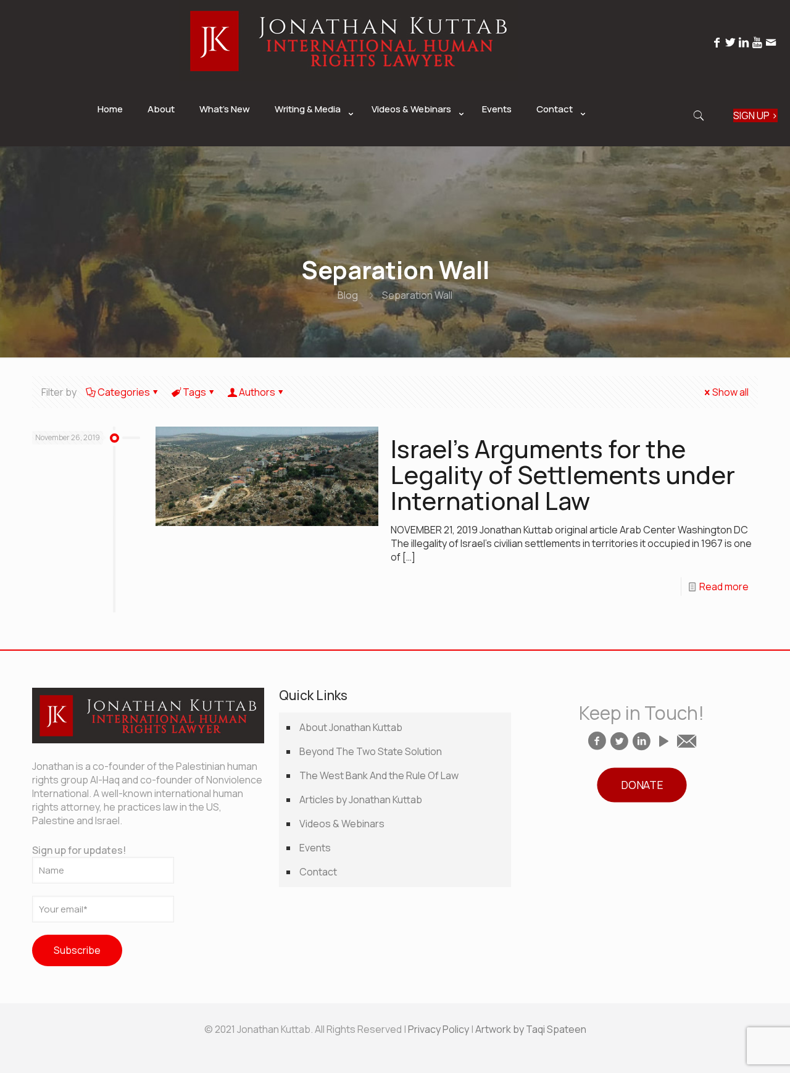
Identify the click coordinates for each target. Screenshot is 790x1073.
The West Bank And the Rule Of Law (379, 775)
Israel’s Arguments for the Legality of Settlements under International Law (563, 474)
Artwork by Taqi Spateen (530, 1029)
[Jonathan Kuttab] (348, 78)
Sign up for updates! (79, 850)
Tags (194, 392)
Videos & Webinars (342, 823)
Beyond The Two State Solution (370, 751)
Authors (257, 392)
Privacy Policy (438, 1029)
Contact (318, 872)
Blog (348, 295)
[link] (310, 140)
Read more (724, 586)
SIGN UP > (755, 115)
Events (315, 847)
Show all (730, 392)
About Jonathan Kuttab (350, 727)
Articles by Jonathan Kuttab (360, 799)
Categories (124, 392)
